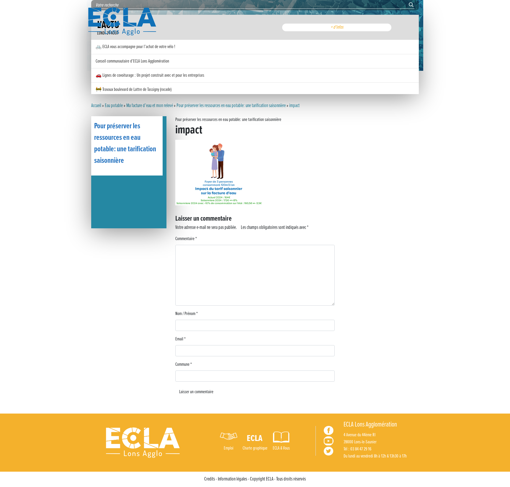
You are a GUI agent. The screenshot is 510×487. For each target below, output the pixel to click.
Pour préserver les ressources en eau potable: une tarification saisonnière (231, 106)
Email (180, 339)
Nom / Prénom (186, 314)
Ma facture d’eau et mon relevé (149, 106)
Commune (183, 364)
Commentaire (186, 239)
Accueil (96, 106)
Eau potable (114, 106)
